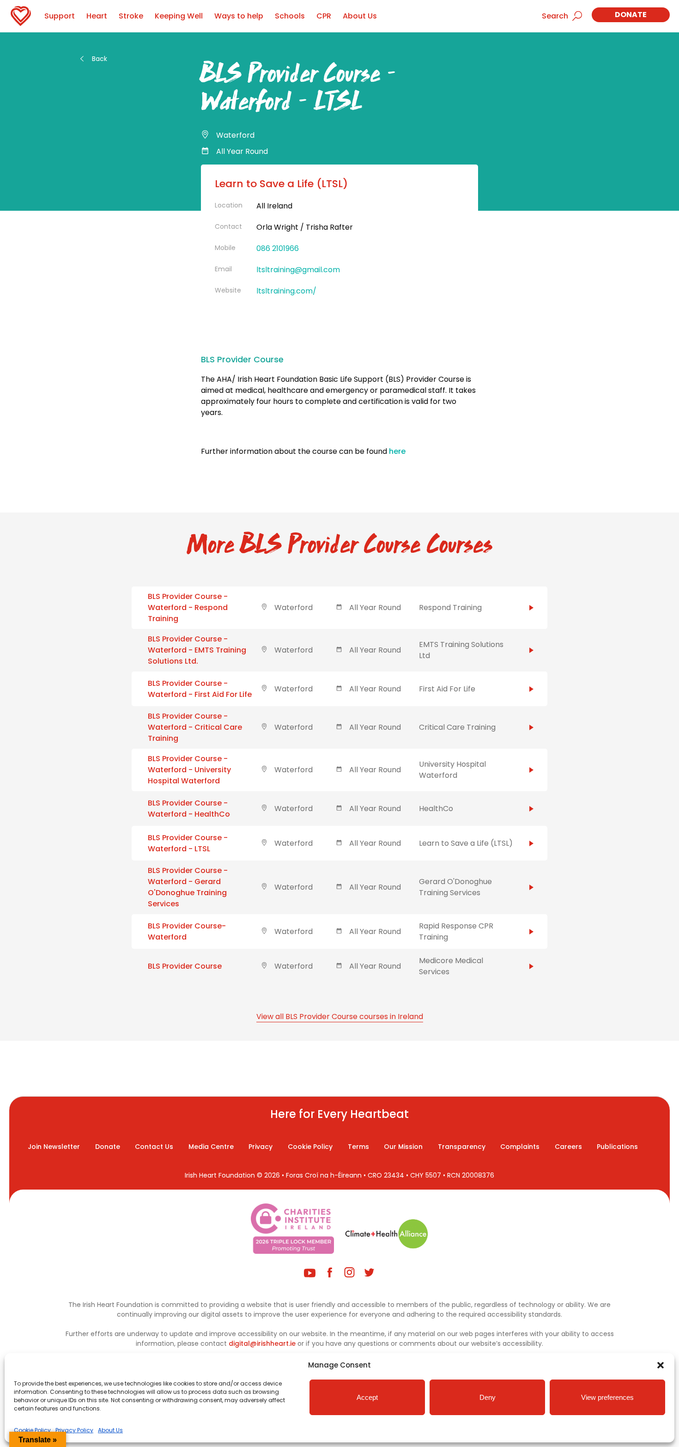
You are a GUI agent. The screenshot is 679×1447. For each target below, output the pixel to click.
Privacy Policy (74, 1430)
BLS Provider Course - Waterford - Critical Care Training (195, 727)
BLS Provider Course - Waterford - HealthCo (189, 808)
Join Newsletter (54, 1146)
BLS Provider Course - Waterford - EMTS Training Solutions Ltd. (197, 650)
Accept (367, 1397)
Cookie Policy (32, 1430)
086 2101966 (277, 248)
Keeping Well (179, 16)
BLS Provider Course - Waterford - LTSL (188, 843)
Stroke (131, 16)
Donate (631, 14)
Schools (290, 16)
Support (59, 16)
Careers (568, 1146)
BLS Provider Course (185, 966)
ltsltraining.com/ (286, 291)
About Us (110, 1430)
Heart (96, 16)
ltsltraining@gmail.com (298, 269)
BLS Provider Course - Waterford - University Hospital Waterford (189, 769)
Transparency (461, 1146)
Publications (617, 1146)
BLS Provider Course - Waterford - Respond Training (188, 607)
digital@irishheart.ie (262, 1343)
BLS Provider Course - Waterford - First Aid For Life (200, 689)
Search (555, 16)
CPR (323, 16)
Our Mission (403, 1146)
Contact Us (154, 1146)
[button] (660, 1365)
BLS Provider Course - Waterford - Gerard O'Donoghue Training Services (188, 887)
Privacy (261, 1146)
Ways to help (238, 16)
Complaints (520, 1146)
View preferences (607, 1397)
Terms (358, 1146)
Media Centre (211, 1146)
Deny (487, 1397)
